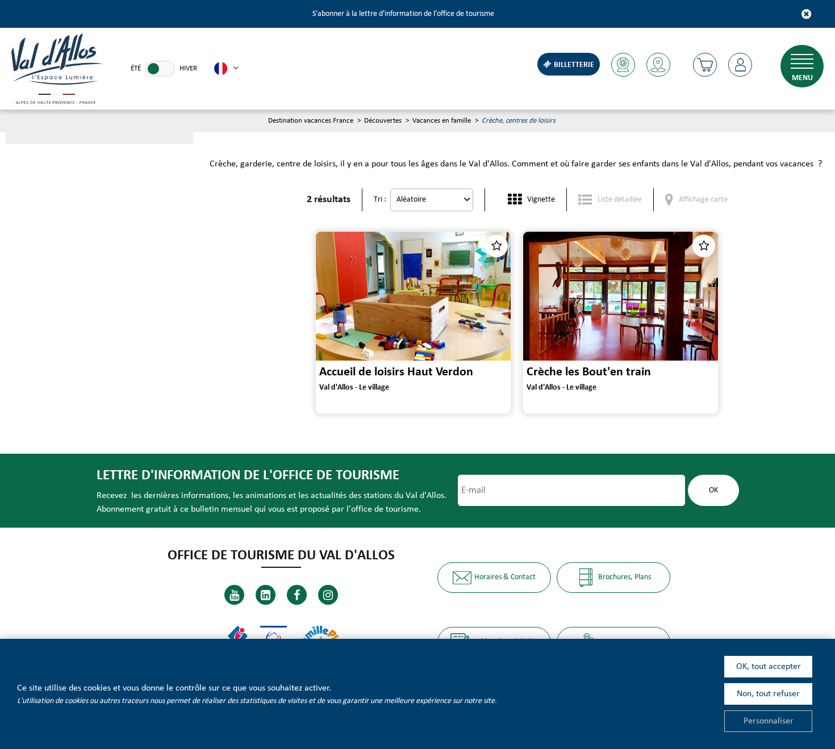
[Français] (226, 68)
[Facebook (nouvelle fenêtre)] (297, 595)
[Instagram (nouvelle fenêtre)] (328, 595)
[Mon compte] (740, 65)
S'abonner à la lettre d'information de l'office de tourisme (403, 14)
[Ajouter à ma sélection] (496, 246)
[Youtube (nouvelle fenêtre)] (234, 595)
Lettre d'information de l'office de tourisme (248, 475)
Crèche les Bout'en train (589, 372)
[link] (160, 69)
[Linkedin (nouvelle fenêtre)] (265, 595)
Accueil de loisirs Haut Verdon (396, 372)
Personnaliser (769, 721)
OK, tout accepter (768, 666)
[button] (705, 65)
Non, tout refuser (768, 693)
